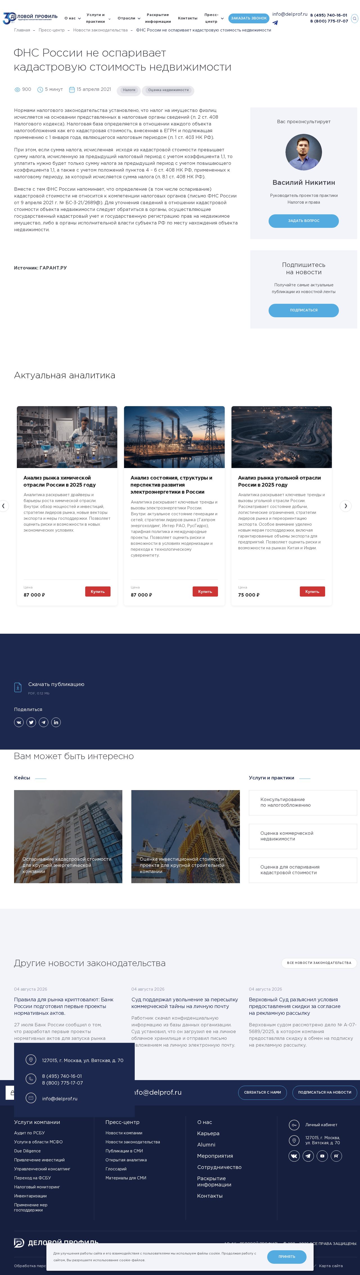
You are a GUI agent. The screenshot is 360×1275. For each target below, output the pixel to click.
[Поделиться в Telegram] (43, 722)
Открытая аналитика (126, 1160)
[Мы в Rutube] (336, 1156)
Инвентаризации (30, 1196)
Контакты (187, 18)
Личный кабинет (321, 1125)
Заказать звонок (249, 18)
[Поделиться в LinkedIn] (56, 722)
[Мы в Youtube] (322, 1156)
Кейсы (22, 778)
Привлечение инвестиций (39, 1160)
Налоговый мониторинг (37, 1187)
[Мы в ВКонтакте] (294, 1156)
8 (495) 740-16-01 (328, 15)
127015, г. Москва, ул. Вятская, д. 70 (322, 1140)
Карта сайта (331, 1266)
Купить (98, 591)
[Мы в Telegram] (308, 1156)
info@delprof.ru (289, 14)
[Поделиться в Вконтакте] (19, 722)
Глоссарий (116, 1169)
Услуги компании (37, 1122)
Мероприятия (215, 1156)
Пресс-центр (211, 18)
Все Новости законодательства (319, 963)
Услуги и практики (95, 18)
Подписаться (304, 310)
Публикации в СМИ (124, 1151)
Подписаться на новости (324, 1092)
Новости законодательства (100, 30)
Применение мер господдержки (31, 1208)
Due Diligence (27, 1151)
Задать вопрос (304, 220)
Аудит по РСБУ (29, 1133)
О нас (70, 18)
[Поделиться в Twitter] (31, 722)
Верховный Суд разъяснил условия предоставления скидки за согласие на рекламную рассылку (295, 1007)
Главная (22, 30)
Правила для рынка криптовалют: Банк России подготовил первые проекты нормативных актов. (63, 1007)
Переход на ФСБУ (32, 1178)
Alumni (206, 1145)
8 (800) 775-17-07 (329, 21)
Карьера (208, 1134)
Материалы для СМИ (125, 1178)
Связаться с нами (262, 1092)
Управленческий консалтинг (42, 1169)
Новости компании (123, 1133)
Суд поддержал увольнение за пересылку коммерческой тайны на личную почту (184, 1003)
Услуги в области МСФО (38, 1142)
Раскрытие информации (158, 18)
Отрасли (126, 18)
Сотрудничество (219, 1167)
